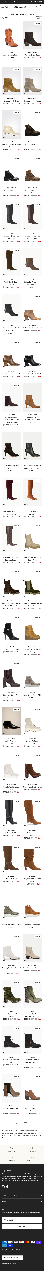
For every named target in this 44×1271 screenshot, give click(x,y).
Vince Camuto (11, 830)
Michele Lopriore (32, 141)
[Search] (7, 6)
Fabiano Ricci (32, 738)
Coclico (11, 1057)
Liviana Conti (11, 141)
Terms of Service (16, 1250)
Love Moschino (11, 646)
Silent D (32, 692)
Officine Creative (32, 52)
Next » (26, 1123)
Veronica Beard (32, 414)
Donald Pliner (32, 325)
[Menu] (2, 6)
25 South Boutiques (11, 1263)
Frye (11, 52)
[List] (40, 17)
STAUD (11, 233)
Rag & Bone (11, 414)
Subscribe (22, 1226)
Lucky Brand (32, 1105)
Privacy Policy (5, 1250)
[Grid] (37, 17)
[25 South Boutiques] (22, 7)
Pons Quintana (32, 646)
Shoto (11, 1011)
